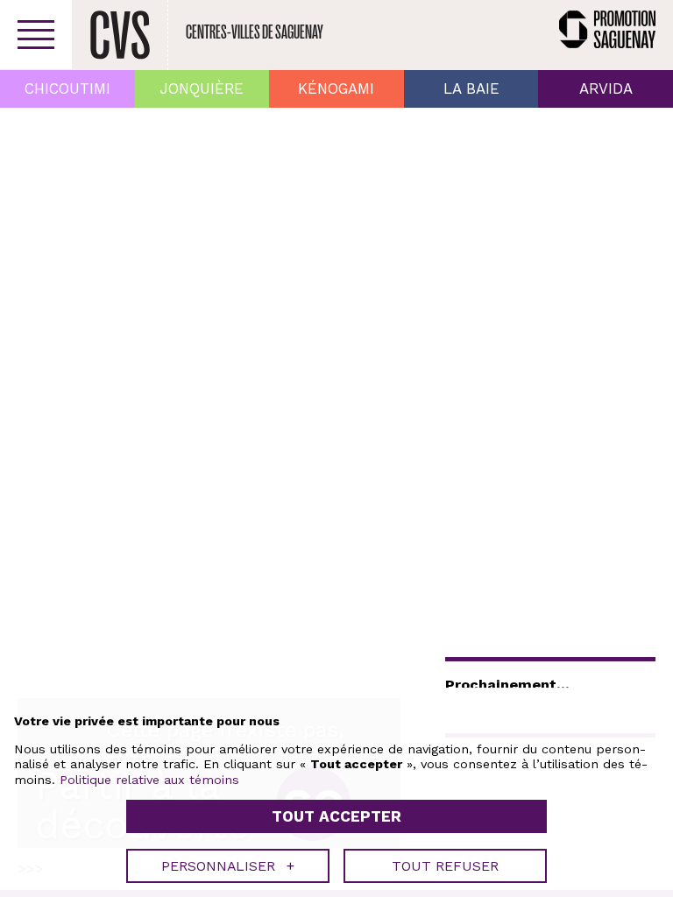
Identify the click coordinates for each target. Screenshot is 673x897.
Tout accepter (336, 816)
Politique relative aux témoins (149, 780)
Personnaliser (227, 866)
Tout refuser (445, 866)
